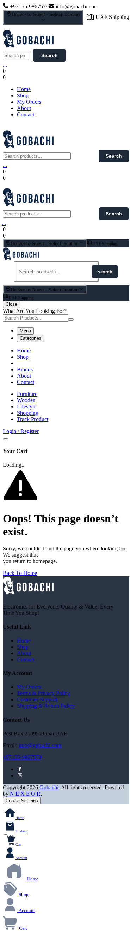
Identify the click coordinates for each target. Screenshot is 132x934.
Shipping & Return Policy (46, 706)
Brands (25, 369)
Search (49, 55)
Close (11, 304)
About (24, 108)
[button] (65, 77)
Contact (25, 114)
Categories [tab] (31, 338)
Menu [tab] (25, 331)
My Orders (29, 102)
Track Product (32, 419)
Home (24, 89)
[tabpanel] (66, 366)
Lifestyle (26, 407)
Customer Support (37, 699)
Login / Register (21, 431)
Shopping (27, 413)
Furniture (27, 394)
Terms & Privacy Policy (43, 693)
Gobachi (48, 787)
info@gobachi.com (40, 745)
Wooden (26, 400)
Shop (23, 95)
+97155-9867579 (22, 757)
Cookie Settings (22, 800)
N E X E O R (24, 794)
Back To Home (20, 573)
